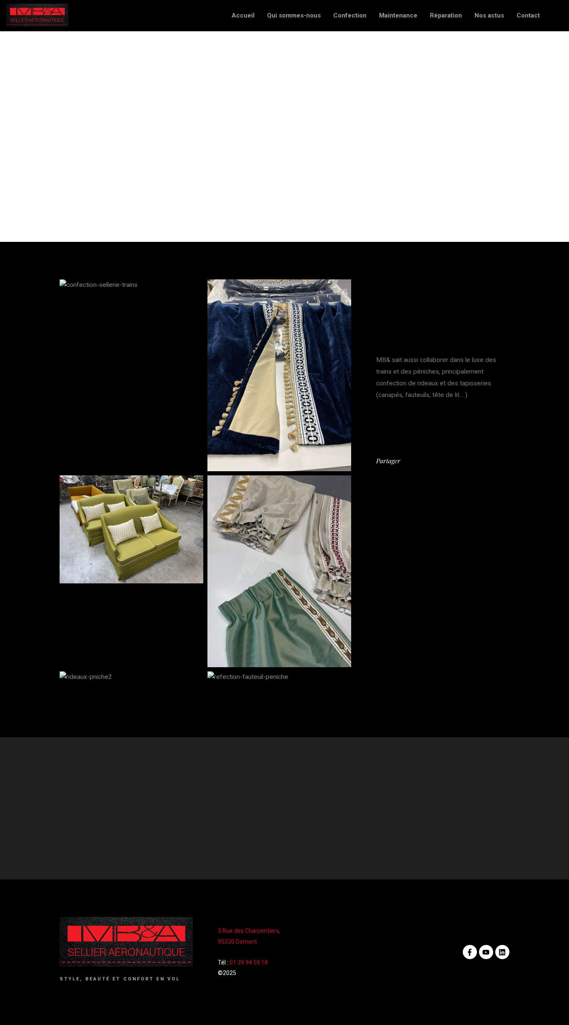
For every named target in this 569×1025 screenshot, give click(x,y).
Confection (350, 15)
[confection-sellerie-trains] (131, 285)
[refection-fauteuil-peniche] (279, 677)
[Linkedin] (502, 952)
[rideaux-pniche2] (131, 677)
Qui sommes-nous (294, 15)
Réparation (446, 15)
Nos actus (489, 15)
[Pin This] (424, 461)
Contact (528, 15)
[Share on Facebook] (415, 461)
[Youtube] (486, 952)
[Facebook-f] (470, 952)
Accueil (243, 15)
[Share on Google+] (432, 461)
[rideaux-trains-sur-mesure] (279, 375)
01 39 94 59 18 (249, 962)
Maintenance (398, 15)
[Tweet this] (406, 461)
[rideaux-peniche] (279, 571)
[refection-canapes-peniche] (131, 529)
